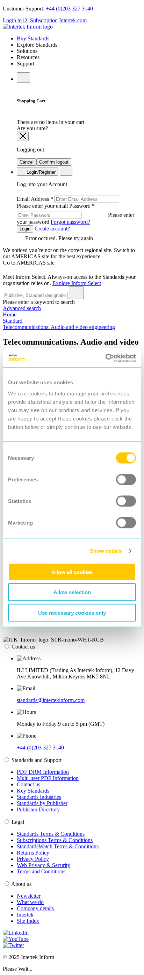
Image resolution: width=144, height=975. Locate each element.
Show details (106, 551)
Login (25, 228)
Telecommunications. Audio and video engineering (59, 327)
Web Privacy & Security (43, 865)
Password (75, 214)
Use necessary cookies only (72, 612)
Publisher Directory (38, 809)
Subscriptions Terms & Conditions (55, 840)
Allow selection (72, 592)
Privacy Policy (33, 859)
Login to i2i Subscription (30, 20)
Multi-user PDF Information (48, 778)
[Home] (28, 27)
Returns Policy (33, 853)
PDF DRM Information (43, 772)
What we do (30, 902)
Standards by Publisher (42, 803)
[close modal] (23, 136)
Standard (12, 321)
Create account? (51, 228)
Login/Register (40, 172)
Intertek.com (73, 20)
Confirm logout (54, 162)
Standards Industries (39, 797)
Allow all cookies (72, 572)
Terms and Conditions (41, 871)
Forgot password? (70, 222)
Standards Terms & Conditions (51, 834)
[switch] (126, 479)
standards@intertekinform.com (51, 700)
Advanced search (22, 308)
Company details (35, 908)
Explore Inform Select (76, 283)
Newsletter (29, 896)
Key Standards (33, 791)
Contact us (28, 784)
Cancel (27, 162)
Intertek (25, 915)
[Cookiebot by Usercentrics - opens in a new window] (105, 357)
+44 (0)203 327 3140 (69, 8)
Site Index (28, 921)
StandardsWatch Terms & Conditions (58, 846)
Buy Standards (33, 38)
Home (9, 314)
